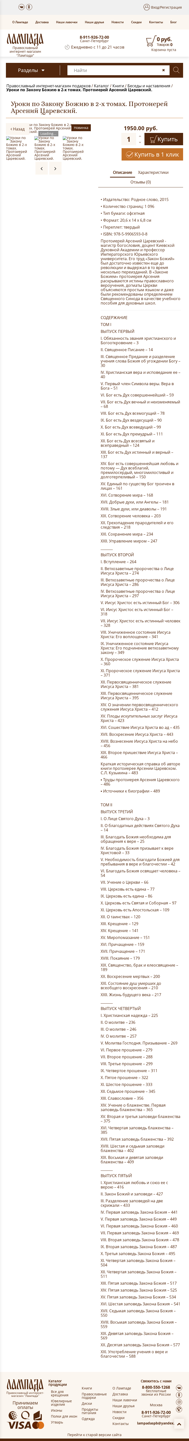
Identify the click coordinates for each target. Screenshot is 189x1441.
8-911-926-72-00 (94, 37)
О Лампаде (20, 22)
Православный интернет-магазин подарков (48, 86)
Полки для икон (64, 1416)
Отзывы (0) (140, 182)
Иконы (56, 1410)
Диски (87, 1403)
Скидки (136, 22)
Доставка (42, 22)
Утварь (57, 1422)
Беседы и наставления (148, 86)
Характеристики (153, 172)
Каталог (101, 86)
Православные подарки (94, 1395)
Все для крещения (59, 1393)
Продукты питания (90, 1411)
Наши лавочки (67, 22)
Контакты (156, 22)
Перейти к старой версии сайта (94, 1434)
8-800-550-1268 (156, 1387)
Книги (118, 86)
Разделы (28, 70)
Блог (173, 22)
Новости (117, 22)
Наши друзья (94, 22)
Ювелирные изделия (61, 1402)
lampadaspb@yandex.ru (157, 1423)
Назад (18, 129)
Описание (122, 172)
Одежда (88, 1419)
